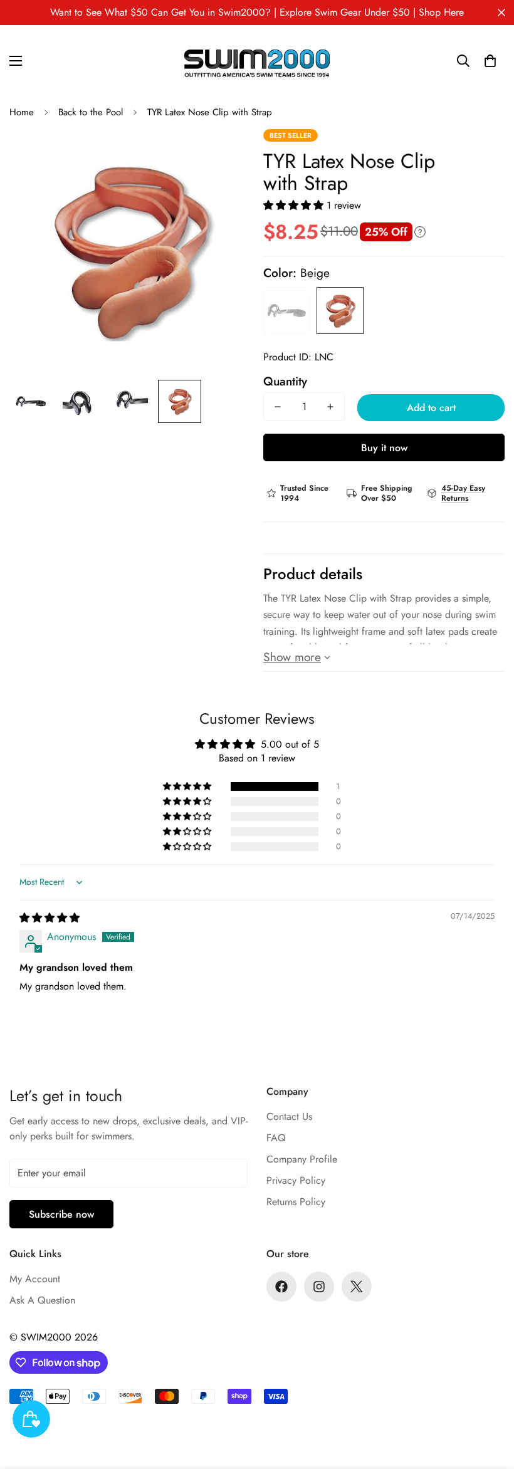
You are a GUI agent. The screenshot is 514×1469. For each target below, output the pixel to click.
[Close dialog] (502, 11)
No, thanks (257, 843)
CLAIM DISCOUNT (257, 794)
